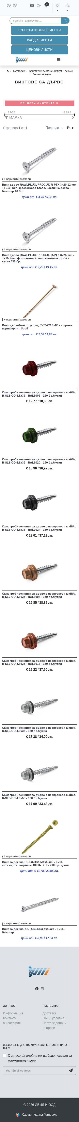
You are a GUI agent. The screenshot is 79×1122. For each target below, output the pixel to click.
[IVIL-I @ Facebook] (36, 989)
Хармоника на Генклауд (39, 1114)
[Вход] (37, 8)
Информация (13, 1013)
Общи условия (53, 1018)
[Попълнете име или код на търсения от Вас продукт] (65, 20)
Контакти (9, 1018)
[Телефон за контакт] (9, 5)
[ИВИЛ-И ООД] (22, 59)
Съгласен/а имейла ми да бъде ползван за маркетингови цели (40, 1058)
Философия (12, 1023)
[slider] (4, 115)
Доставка (50, 1013)
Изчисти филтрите (38, 103)
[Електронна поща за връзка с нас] (32, 8)
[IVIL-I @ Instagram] (42, 989)
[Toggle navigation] (58, 59)
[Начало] (7, 71)
